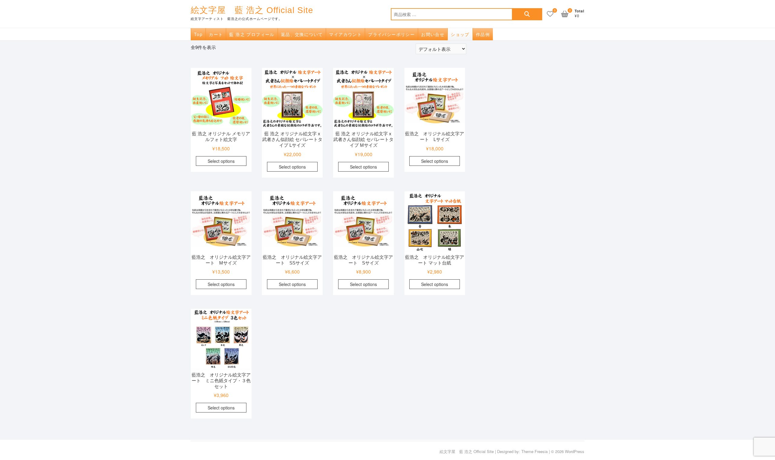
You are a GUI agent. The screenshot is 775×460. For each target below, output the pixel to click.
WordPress (574, 451)
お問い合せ (432, 34)
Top (198, 34)
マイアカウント (345, 34)
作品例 (483, 34)
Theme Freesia (534, 451)
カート (216, 34)
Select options (221, 161)
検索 (527, 14)
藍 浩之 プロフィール (251, 34)
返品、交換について (302, 34)
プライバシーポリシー (391, 34)
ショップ (460, 34)
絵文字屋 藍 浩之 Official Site (252, 10)
